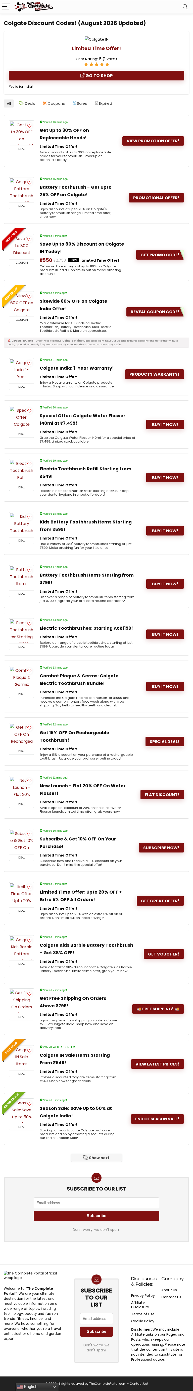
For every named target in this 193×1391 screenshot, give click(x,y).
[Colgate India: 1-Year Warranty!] (21, 370)
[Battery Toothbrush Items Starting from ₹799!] (21, 577)
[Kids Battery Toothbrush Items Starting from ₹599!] (21, 524)
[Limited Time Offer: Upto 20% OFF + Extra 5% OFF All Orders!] (21, 894)
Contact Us (171, 1297)
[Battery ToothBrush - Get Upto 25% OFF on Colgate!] (21, 189)
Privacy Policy (143, 1295)
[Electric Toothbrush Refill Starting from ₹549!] (21, 471)
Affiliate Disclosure (140, 1305)
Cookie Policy (142, 1321)
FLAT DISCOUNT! (162, 795)
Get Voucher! (163, 954)
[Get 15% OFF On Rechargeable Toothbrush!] (21, 735)
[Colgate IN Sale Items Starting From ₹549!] (21, 1058)
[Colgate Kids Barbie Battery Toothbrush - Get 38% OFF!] (21, 947)
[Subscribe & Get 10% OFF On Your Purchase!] (21, 841)
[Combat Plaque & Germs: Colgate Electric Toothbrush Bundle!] (21, 678)
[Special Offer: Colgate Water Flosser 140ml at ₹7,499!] (21, 418)
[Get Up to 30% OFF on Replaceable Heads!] (21, 133)
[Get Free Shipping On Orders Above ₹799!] (21, 1001)
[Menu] (6, 7)
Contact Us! (139, 1383)
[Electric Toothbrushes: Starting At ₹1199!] (21, 631)
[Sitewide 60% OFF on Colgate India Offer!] (21, 303)
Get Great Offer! (160, 901)
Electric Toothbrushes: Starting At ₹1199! (86, 628)
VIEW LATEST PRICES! (157, 1064)
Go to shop (98, 76)
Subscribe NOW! (161, 848)
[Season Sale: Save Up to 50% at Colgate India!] (21, 1111)
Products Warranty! (154, 374)
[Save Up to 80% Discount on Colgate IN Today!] (21, 246)
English (30, 1386)
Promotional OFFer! (156, 198)
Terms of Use (143, 1314)
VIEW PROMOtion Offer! (153, 141)
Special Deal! (164, 741)
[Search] (185, 7)
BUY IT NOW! (165, 424)
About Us (169, 1290)
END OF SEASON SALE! (157, 1119)
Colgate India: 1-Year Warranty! (77, 368)
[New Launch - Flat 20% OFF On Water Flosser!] (21, 788)
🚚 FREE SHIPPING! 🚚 (157, 1009)
